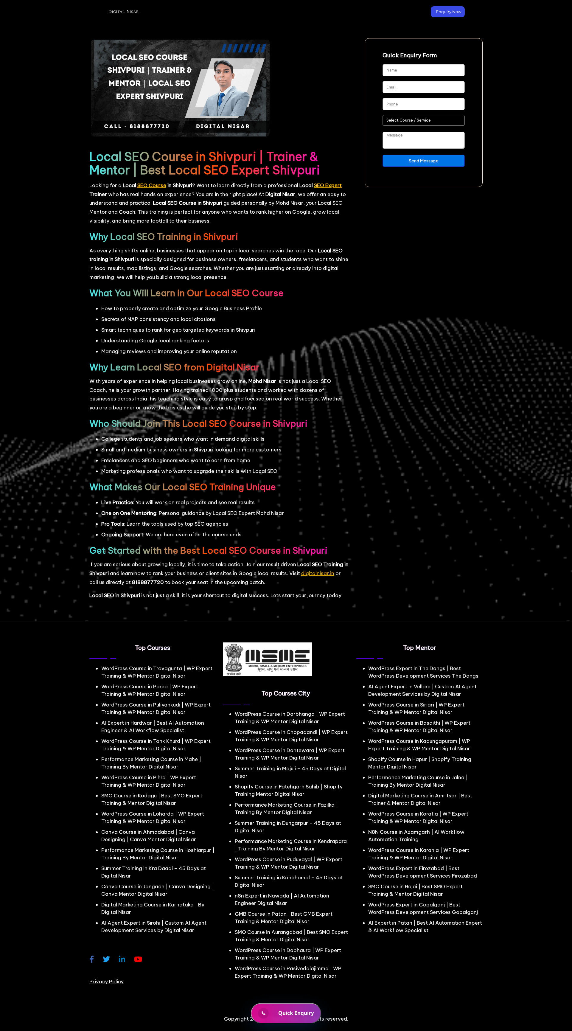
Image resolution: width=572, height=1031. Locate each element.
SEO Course (151, 185)
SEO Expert (328, 185)
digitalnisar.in (317, 573)
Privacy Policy (106, 981)
